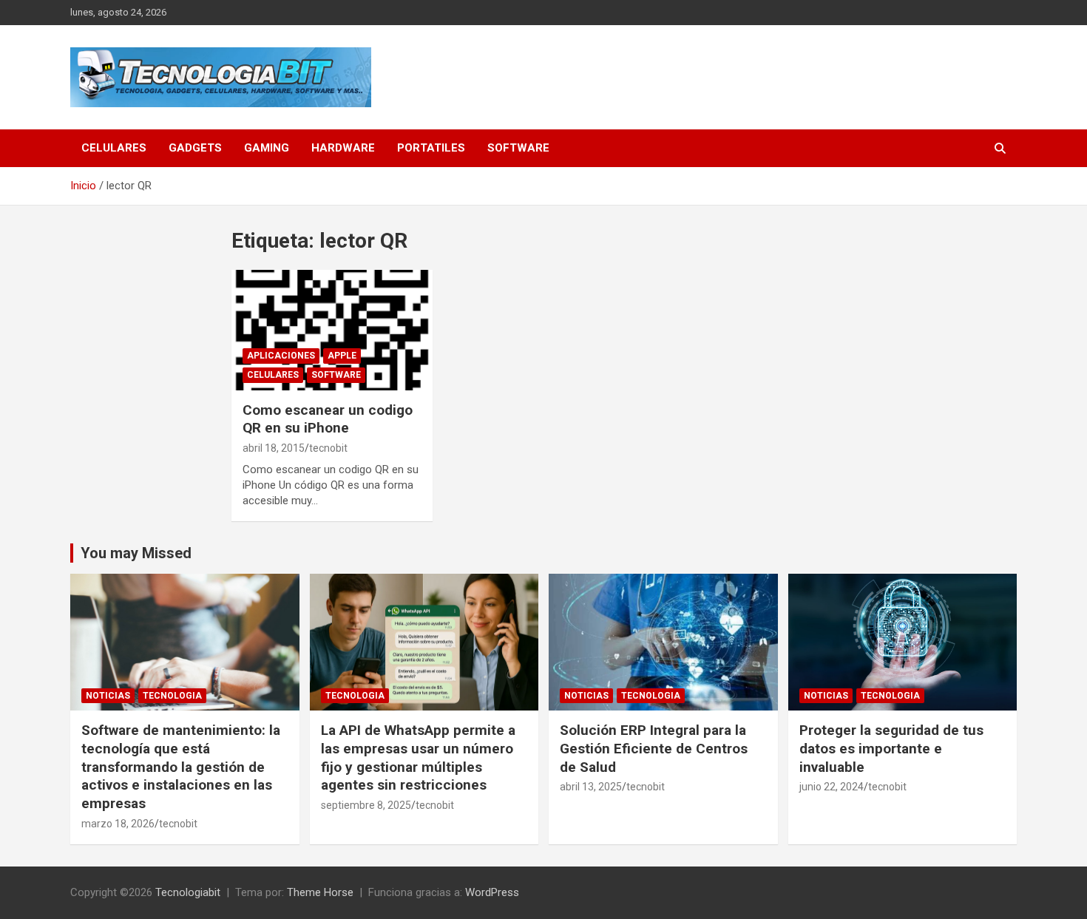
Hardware (343, 148)
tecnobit (328, 448)
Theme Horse (320, 892)
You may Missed (136, 553)
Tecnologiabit (187, 892)
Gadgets (195, 148)
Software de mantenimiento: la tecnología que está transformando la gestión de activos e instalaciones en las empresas (180, 767)
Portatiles (431, 148)
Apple (342, 355)
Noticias (108, 696)
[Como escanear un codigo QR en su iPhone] (332, 329)
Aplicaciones (281, 355)
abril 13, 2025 (591, 787)
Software (518, 148)
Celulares (113, 148)
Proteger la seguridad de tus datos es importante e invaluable (891, 748)
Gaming (266, 148)
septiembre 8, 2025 (366, 805)
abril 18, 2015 (274, 448)
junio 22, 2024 (831, 787)
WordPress (492, 892)
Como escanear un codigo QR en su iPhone (328, 419)
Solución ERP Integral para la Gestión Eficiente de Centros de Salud (654, 748)
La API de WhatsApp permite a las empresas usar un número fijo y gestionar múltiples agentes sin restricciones (418, 757)
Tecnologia (172, 696)
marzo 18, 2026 (118, 824)
